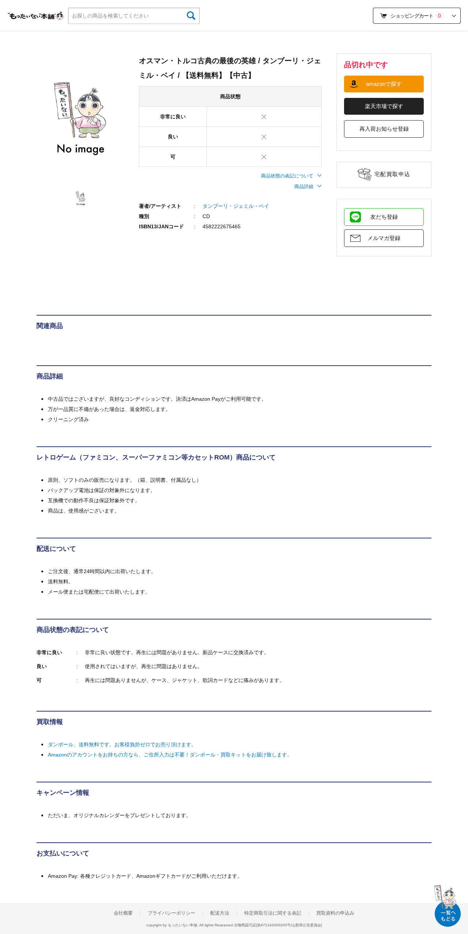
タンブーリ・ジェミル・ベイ (236, 206)
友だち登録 (384, 217)
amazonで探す (384, 84)
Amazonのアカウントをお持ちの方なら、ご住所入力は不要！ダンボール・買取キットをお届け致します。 (170, 755)
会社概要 (123, 913)
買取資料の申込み (335, 913)
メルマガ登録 (383, 238)
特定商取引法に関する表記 (272, 913)
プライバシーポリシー (171, 913)
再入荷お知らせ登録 (384, 129)
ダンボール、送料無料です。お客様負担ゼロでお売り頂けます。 (122, 744)
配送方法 (219, 913)
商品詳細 (303, 186)
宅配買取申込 (392, 174)
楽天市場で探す (384, 106)
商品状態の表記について (287, 176)
